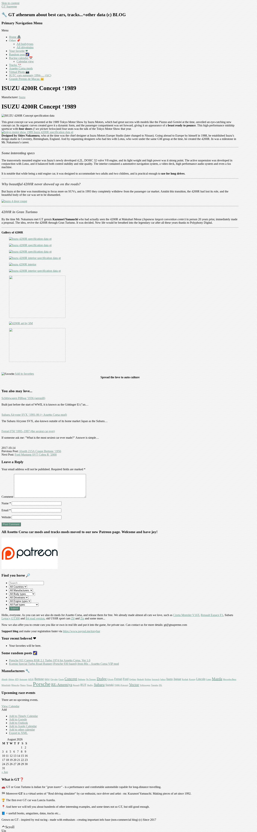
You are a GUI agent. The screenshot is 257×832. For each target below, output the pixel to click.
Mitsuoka (15, 685)
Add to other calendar (22, 729)
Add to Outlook (18, 722)
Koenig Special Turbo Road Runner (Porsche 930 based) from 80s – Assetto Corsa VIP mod (64, 663)
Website (6, 517)
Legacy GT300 (11, 618)
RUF (83, 685)
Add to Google (18, 719)
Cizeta (61, 679)
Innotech (156, 679)
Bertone (39, 679)
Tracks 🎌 (15, 65)
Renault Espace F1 (212, 615)
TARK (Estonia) (121, 685)
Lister (208, 679)
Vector (134, 684)
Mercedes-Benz (229, 679)
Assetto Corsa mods (21, 68)
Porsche (41, 684)
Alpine (11, 679)
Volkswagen (145, 685)
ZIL (160, 685)
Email (6, 510)
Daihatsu (81, 679)
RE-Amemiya (61, 684)
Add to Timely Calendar (23, 716)
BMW (47, 679)
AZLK (31, 679)
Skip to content (10, 3)
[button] (4, 709)
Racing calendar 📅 (21, 58)
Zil (73, 618)
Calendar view (25, 61)
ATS (17, 679)
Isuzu (22, 97)
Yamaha (154, 685)
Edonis (110, 679)
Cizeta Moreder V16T (186, 615)
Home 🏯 (15, 37)
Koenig (192, 679)
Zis (82, 618)
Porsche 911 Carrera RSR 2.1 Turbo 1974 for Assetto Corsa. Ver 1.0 (49, 660)
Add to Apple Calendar (23, 726)
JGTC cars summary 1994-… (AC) (30, 75)
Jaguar (177, 679)
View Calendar (10, 706)
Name (6, 503)
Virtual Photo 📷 (19, 72)
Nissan (29, 685)
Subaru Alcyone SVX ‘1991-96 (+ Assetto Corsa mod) (34, 414)
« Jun (5, 772)
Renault (76, 685)
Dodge (102, 679)
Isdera (163, 679)
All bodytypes (25, 44)
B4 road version (35, 618)
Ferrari (118, 679)
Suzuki (109, 685)
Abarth (5, 679)
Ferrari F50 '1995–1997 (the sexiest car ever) (28, 431)
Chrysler (54, 679)
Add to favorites (24, 373)
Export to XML (18, 733)
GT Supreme (9, 6)
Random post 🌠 (19, 54)
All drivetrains (25, 47)
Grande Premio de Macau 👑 (26, 79)
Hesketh (140, 679)
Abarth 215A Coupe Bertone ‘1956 (40, 451)
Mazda (217, 679)
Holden (148, 679)
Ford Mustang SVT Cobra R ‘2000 (36, 454)
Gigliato (132, 679)
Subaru (99, 684)
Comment (7, 496)
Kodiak (185, 679)
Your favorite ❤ (18, 50)
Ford (125, 679)
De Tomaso (91, 679)
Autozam (23, 679)
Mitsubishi (6, 685)
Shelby (90, 685)
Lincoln (200, 679)
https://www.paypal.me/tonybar (81, 631)
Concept (71, 679)
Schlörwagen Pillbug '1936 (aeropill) (23, 398)
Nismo (23, 685)
